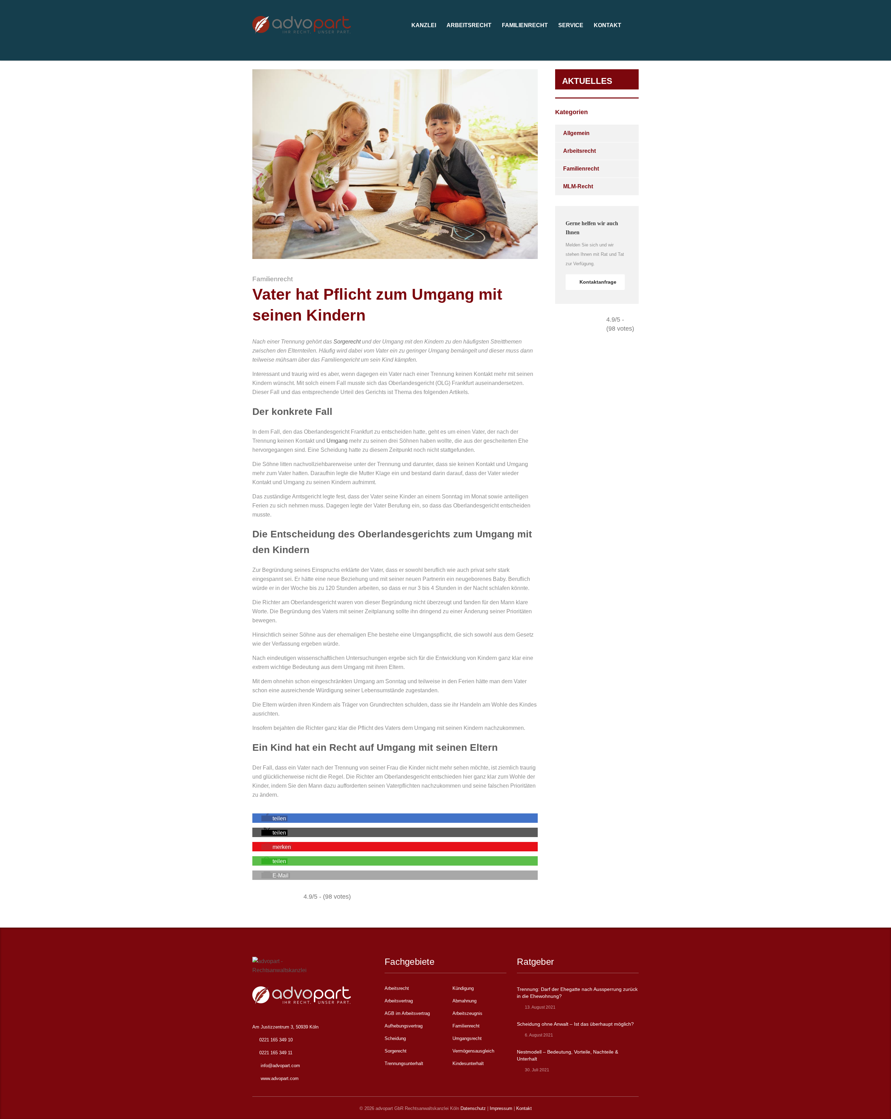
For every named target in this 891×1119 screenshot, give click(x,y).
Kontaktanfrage (597, 282)
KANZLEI (423, 25)
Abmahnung (464, 1000)
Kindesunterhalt (468, 1063)
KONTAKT (607, 25)
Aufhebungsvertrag (404, 1026)
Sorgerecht (347, 342)
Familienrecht (581, 169)
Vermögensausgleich (473, 1051)
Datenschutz (473, 1108)
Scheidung (395, 1038)
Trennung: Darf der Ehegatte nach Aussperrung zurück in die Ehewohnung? (577, 992)
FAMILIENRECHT (525, 25)
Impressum (501, 1108)
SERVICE (570, 25)
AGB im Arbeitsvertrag (407, 1013)
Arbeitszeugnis (467, 1013)
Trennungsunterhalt (404, 1063)
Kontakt (524, 1108)
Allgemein (576, 133)
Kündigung (463, 988)
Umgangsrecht (467, 1038)
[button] (274, 818)
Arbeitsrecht (579, 151)
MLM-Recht (578, 186)
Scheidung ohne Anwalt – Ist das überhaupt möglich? (575, 1024)
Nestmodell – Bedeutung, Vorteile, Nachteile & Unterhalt (567, 1055)
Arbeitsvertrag (399, 1000)
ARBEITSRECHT (469, 25)
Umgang (337, 441)
